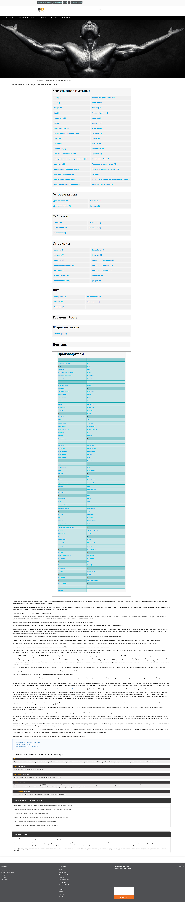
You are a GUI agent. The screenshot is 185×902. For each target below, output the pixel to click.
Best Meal (62, 887)
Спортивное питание (45, 2)
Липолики (74, 2)
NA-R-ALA (62, 870)
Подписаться (124, 897)
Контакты (66, 17)
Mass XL (61, 877)
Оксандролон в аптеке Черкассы (27, 746)
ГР (69, 2)
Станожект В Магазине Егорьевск (28, 742)
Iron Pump (62, 894)
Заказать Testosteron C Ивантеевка (69, 689)
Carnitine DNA (63, 875)
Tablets (61, 891)
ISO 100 (61, 896)
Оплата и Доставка (26, 17)
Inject (65, 2)
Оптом (54, 17)
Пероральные (57, 2)
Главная (4, 866)
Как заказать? (8, 17)
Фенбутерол (63, 882)
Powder (61, 889)
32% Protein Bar (64, 879)
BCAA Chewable (64, 884)
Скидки (43, 17)
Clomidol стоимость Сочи (24, 744)
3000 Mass (62, 872)
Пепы (80, 2)
